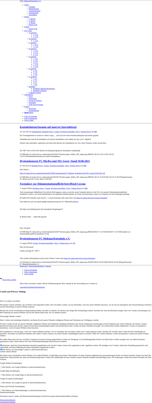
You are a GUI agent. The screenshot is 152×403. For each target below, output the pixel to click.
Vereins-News (85, 132)
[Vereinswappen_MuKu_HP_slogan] (30, 1)
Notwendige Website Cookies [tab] (10, 316)
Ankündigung (36, 132)
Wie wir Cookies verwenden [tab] (10, 301)
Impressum (24, 266)
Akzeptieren (24, 287)
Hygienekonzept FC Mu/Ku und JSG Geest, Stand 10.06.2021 (55, 161)
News (78, 132)
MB (95, 132)
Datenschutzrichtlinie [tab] (7, 392)
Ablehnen (31, 287)
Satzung (48, 266)
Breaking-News (47, 132)
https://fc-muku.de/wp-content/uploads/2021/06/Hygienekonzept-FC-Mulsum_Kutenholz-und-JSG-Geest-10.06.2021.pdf (62, 173)
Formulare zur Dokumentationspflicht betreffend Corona (52, 183)
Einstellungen (40, 287)
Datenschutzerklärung (37, 266)
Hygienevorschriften (67, 132)
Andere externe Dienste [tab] (8, 352)
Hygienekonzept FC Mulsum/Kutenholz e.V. (45, 238)
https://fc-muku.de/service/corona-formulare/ (91, 198)
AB (74, 243)
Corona (56, 132)
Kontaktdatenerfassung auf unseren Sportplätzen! (48, 127)
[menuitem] (78, 10)
